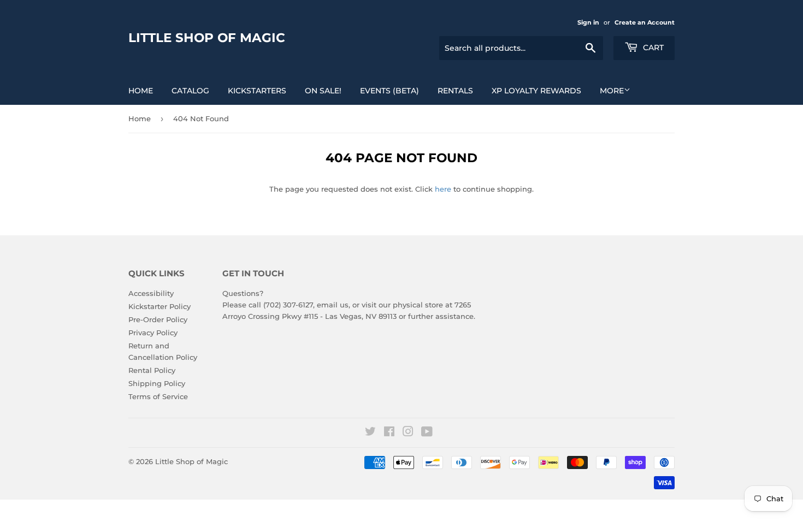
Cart (652, 47)
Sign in (588, 22)
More (612, 91)
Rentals (455, 91)
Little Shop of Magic (206, 37)
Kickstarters (257, 91)
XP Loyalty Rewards (536, 91)
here (443, 189)
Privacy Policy (153, 332)
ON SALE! (323, 91)
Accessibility (151, 293)
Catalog (190, 91)
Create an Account (645, 22)
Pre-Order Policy (157, 319)
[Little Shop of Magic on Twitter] (370, 433)
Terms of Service (158, 396)
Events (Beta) (389, 91)
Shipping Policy (156, 383)
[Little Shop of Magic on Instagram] (408, 433)
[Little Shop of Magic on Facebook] (389, 433)
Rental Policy (151, 370)
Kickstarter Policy (159, 306)
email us (333, 304)
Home (140, 91)
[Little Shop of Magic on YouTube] (427, 433)
